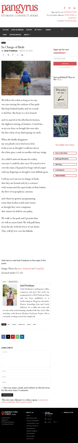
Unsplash (39, 268)
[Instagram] (69, 8)
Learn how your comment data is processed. (24, 400)
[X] (8, 55)
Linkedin (49, 422)
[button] (62, 29)
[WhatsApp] (17, 55)
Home (3, 40)
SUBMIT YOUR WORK (67, 21)
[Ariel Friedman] (11, 295)
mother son (21, 324)
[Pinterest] (13, 55)
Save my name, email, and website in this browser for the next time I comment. (25, 389)
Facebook (49, 415)
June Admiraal (24, 268)
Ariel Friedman (10, 50)
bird (9, 324)
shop (59, 79)
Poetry (9, 40)
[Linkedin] (75, 8)
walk (34, 324)
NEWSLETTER (70, 12)
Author (4, 282)
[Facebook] (64, 8)
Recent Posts (13, 282)
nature (29, 324)
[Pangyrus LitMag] (19, 10)
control (14, 324)
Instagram (49, 419)
